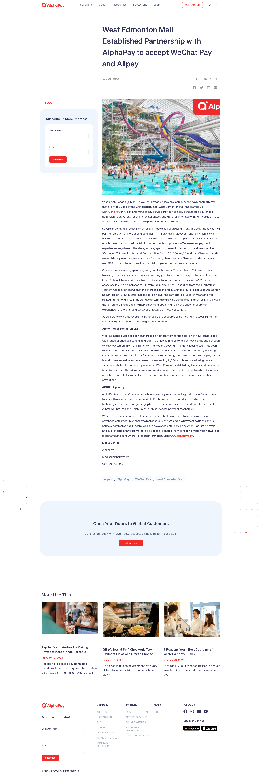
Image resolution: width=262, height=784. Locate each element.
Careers (102, 727)
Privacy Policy (105, 732)
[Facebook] (185, 711)
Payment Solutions (137, 712)
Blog (48, 102)
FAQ (99, 722)
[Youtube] (206, 711)
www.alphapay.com (181, 436)
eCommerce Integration (133, 729)
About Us (102, 712)
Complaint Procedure (103, 744)
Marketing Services (137, 735)
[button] (192, 5)
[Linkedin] (199, 711)
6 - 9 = (52, 146)
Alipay (108, 479)
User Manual (105, 717)
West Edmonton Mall (170, 479)
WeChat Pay (143, 479)
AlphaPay (113, 212)
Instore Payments (137, 717)
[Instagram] (192, 711)
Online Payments (136, 722)
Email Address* (56, 130)
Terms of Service (107, 737)
